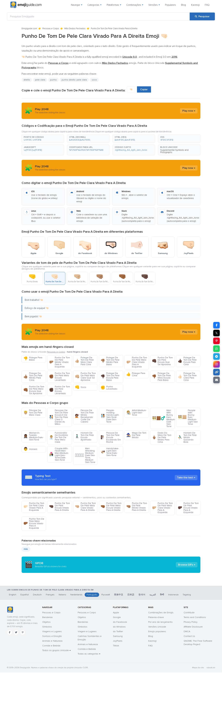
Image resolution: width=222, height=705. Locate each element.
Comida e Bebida (51, 645)
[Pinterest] (22, 632)
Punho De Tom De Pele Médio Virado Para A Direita (136, 506)
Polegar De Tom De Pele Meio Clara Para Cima (84, 361)
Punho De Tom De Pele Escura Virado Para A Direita (59, 506)
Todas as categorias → (89, 653)
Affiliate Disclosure (193, 626)
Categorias (94, 4)
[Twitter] (16, 632)
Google (117, 617)
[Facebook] (9, 632)
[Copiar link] (216, 372)
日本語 (130, 594)
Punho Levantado (109, 387)
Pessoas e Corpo (50, 28)
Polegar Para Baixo (32, 358)
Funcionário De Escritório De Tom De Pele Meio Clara (58, 437)
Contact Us (189, 636)
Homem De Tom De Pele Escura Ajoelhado (84, 436)
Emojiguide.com (29, 28)
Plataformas (114, 4)
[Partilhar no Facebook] (216, 325)
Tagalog (187, 594)
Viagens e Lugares (52, 631)
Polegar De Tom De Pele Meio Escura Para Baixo (161, 376)
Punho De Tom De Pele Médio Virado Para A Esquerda (59, 362)
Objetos (46, 622)
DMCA (187, 631)
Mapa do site (198, 667)
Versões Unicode (157, 626)
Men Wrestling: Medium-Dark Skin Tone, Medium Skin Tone (85, 455)
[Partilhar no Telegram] (216, 356)
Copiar (144, 89)
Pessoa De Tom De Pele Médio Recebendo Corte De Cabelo (84, 416)
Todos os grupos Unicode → (56, 650)
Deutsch (37, 594)
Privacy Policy (190, 622)
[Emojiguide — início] (10, 609)
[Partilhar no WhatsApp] (216, 348)
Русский (105, 594)
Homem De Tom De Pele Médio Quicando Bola (187, 437)
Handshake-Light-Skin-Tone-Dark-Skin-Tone (110, 452)
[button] (43, 138)
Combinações (134, 4)
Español (24, 594)
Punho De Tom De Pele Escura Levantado (59, 390)
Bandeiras (47, 617)
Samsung (118, 636)
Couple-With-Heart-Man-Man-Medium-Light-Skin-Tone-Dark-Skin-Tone (59, 454)
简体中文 (118, 594)
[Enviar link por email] (216, 380)
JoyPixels (117, 641)
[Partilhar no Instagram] (216, 364)
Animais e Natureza (52, 641)
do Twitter (118, 631)
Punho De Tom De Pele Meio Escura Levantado (59, 376)
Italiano (62, 594)
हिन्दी (162, 594)
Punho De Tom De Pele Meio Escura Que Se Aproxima (33, 390)
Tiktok (116, 645)
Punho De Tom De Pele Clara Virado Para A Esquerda (33, 506)
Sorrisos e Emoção (52, 636)
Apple (116, 612)
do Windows (119, 626)
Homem (30, 449)
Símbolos (47, 626)
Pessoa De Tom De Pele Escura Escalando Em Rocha (111, 437)
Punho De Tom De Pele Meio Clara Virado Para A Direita (85, 506)
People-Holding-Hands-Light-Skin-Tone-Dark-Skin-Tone (110, 416)
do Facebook (120, 622)
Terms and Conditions (195, 617)
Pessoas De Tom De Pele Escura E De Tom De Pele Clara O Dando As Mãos (58, 417)
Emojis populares (157, 631)
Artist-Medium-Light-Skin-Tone (136, 412)
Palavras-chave (156, 617)
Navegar (76, 4)
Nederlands (76, 594)
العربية (153, 594)
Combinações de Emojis (160, 612)
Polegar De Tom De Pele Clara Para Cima (187, 376)
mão (26, 549)
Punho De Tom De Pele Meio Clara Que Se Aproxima (85, 376)
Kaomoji (195, 4)
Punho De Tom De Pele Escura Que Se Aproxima (162, 361)
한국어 (141, 594)
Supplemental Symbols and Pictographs (174, 151)
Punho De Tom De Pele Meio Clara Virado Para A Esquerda (136, 362)
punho (53, 79)
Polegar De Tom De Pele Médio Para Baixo (110, 361)
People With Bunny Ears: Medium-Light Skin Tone (188, 417)
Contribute (189, 612)
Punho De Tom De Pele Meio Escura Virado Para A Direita (111, 506)
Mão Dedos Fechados (74, 28)
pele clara (40, 79)
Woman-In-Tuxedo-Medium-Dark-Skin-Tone (33, 436)
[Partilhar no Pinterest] (216, 341)
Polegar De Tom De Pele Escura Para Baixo (110, 376)
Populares (170, 4)
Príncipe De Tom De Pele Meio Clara (32, 412)
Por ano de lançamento (160, 622)
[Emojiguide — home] (26, 5)
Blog (183, 4)
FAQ (207, 4)
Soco (80, 387)
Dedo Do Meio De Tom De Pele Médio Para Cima (161, 437)
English (12, 594)
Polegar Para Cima (135, 374)
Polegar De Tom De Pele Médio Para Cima (32, 376)
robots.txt (211, 667)
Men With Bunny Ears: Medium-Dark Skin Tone (163, 418)
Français (50, 594)
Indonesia (173, 594)
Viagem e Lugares (87, 631)
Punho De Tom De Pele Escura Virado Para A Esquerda (188, 508)
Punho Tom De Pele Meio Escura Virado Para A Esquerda (33, 523)
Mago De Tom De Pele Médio (136, 435)
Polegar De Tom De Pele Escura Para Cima (187, 361)
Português (92, 594)
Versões (154, 4)
